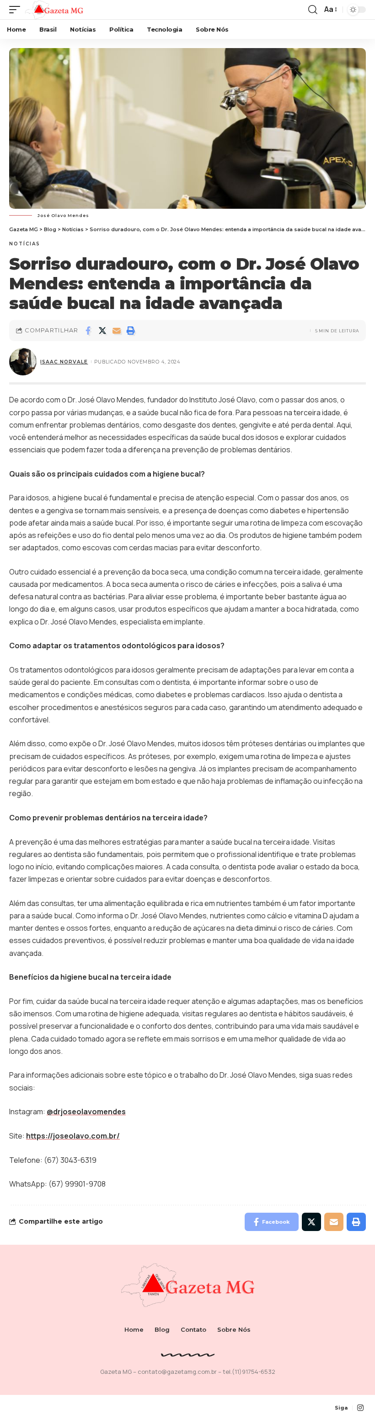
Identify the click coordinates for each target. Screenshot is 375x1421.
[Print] (130, 330)
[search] (313, 9)
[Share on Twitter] (102, 330)
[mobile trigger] (17, 9)
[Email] (116, 330)
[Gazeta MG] (54, 9)
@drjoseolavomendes (86, 1111)
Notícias (24, 244)
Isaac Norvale (64, 362)
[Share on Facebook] (88, 330)
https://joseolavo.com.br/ (73, 1136)
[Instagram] (360, 1408)
